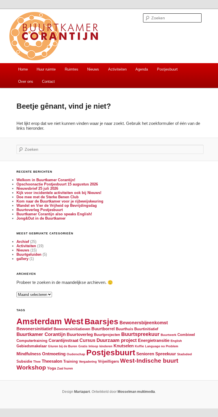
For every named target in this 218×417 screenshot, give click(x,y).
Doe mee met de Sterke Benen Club (47, 197)
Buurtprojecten (107, 335)
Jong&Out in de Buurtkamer (41, 218)
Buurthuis (124, 329)
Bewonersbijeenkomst (144, 322)
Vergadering (88, 361)
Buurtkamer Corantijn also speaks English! (54, 214)
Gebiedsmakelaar (31, 346)
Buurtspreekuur (140, 334)
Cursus (87, 340)
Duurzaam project (117, 340)
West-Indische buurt (149, 360)
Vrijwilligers (108, 361)
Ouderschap (76, 354)
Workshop (31, 367)
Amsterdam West (49, 321)
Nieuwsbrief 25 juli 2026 (37, 188)
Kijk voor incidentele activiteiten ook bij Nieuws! (58, 193)
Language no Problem (161, 346)
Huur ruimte (46, 69)
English (176, 340)
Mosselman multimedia (136, 392)
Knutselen (124, 346)
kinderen (105, 346)
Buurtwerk (168, 335)
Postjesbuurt (167, 69)
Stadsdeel (184, 354)
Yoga (51, 368)
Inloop (93, 346)
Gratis (82, 346)
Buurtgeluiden (28, 254)
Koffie (139, 346)
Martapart (82, 392)
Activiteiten (117, 69)
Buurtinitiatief (146, 329)
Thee (37, 361)
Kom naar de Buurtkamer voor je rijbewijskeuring (59, 201)
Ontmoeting (54, 354)
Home (23, 69)
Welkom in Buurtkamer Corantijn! (45, 180)
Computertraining (31, 340)
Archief (22, 242)
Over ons (25, 81)
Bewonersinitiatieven (72, 329)
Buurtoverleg (80, 334)
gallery (22, 259)
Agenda (141, 69)
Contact (48, 81)
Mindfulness (28, 354)
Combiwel (186, 335)
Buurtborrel (103, 329)
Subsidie (24, 361)
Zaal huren (65, 368)
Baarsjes (101, 321)
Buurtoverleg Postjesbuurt (39, 210)
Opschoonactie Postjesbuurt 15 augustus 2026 (57, 184)
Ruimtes (71, 69)
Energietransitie (153, 340)
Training (70, 361)
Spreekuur (165, 354)
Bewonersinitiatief (34, 329)
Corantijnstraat (63, 340)
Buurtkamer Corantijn (41, 334)
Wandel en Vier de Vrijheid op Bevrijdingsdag (56, 205)
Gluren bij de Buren (62, 346)
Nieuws (93, 69)
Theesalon (52, 361)
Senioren (145, 354)
